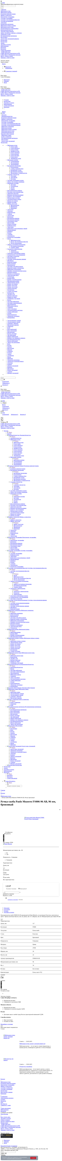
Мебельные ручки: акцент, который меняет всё (32, 1043)
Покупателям (4, 1114)
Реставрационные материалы (18, 709)
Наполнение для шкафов (17, 540)
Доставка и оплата (9, 912)
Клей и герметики (15, 702)
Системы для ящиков (6, 1089)
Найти (2, 1153)
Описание (6, 908)
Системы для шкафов (16, 553)
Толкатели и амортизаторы (21, 591)
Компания (3, 1093)
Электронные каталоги (7, 1098)
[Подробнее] (59, 809)
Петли (15, 575)
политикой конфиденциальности (14, 1158)
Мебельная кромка (15, 632)
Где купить (7, 909)
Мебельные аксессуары (16, 655)
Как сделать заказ (5, 1117)
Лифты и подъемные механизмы (23, 584)
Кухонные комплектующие (17, 468)
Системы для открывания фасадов (19, 571)
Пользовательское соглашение (9, 1146)
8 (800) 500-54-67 (5, 52)
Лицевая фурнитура (15, 438)
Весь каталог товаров (6, 1092)
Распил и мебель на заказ (7, 1121)
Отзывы (6, 911)
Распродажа (4, 1090)
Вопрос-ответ (4, 1123)
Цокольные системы (19, 496)
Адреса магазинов (6, 1108)
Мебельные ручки (18, 442)
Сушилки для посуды (19, 485)
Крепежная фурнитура (16, 667)
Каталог (9, 433)
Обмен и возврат (5, 1120)
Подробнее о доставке (7, 1024)
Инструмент (13, 728)
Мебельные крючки (19, 460)
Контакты (10, 775)
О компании (4, 1096)
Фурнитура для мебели (25, 1066)
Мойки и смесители (15, 520)
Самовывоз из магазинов (13, 899)
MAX (5, 82)
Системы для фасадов (7, 1087)
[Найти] (2, 8)
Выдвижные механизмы (20, 473)
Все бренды (4, 1104)
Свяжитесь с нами (6, 1105)
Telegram (6, 81)
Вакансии (3, 1101)
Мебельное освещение (16, 613)
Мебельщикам (4, 1109)
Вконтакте (7, 79)
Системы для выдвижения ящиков (19, 603)
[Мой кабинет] (1, 416)
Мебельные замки (15, 692)
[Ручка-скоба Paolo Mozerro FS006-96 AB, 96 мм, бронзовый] (34, 818)
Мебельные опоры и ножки (18, 641)
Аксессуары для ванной (16, 749)
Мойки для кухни (18, 524)
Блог (2, 1102)
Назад (10, 432)
